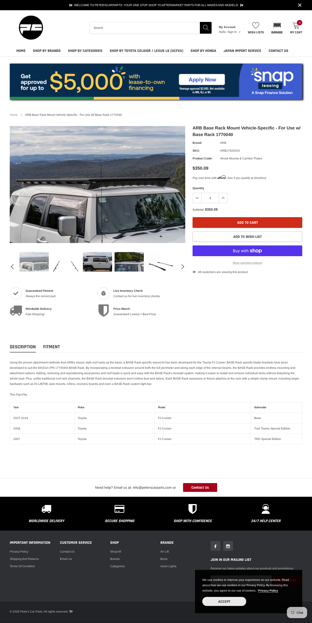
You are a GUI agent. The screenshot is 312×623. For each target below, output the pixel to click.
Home (21, 50)
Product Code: (203, 158)
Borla (163, 559)
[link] (34, 262)
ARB (223, 143)
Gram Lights (168, 566)
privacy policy (268, 590)
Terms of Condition (22, 566)
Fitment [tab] (51, 347)
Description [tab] (23, 347)
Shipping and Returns (24, 559)
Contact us (67, 551)
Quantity (198, 188)
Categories (117, 566)
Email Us (66, 559)
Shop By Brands (47, 50)
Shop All (115, 551)
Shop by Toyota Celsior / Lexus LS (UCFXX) (146, 50)
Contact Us (278, 50)
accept (224, 601)
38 (199, 272)
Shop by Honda (203, 50)
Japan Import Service (242, 50)
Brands (115, 559)
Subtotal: (198, 209)
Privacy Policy (19, 551)
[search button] (206, 28)
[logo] (30, 27)
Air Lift (164, 551)
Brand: (197, 143)
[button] (277, 27)
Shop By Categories (85, 50)
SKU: (196, 150)
